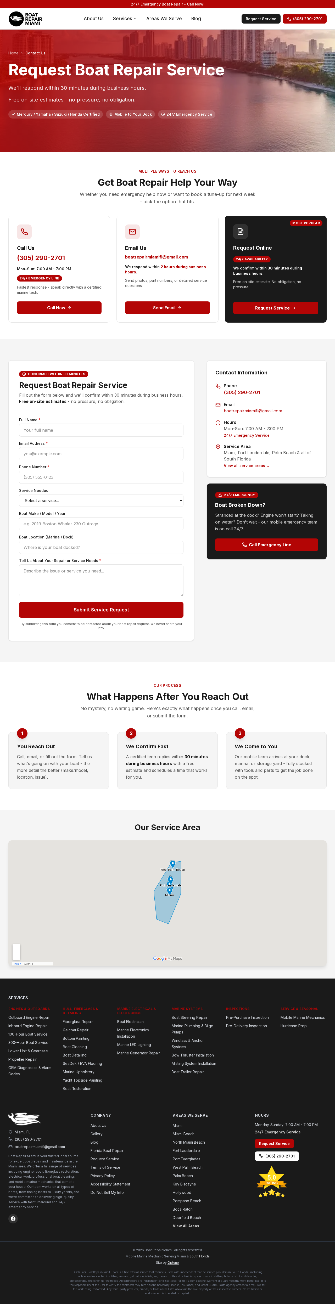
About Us (94, 18)
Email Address (33, 443)
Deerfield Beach (187, 1217)
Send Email (164, 307)
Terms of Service (105, 1167)
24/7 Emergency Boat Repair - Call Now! (167, 4)
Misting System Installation (194, 1063)
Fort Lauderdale (186, 1150)
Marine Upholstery (78, 1072)
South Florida (199, 1256)
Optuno (173, 1262)
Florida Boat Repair (107, 1150)
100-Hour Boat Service (28, 1034)
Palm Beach (183, 1175)
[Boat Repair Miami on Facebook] (13, 1218)
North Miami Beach (189, 1142)
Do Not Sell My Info (107, 1192)
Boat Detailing (75, 1055)
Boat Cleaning (75, 1046)
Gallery (97, 1134)
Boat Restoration (77, 1088)
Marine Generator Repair (138, 1053)
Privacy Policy (103, 1175)
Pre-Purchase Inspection (247, 1017)
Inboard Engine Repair (27, 1026)
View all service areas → (247, 465)
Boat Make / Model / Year (42, 513)
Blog (196, 18)
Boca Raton (183, 1209)
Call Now (56, 307)
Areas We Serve (164, 18)
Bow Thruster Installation (193, 1055)
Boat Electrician (130, 1021)
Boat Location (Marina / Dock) (46, 537)
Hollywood (182, 1192)
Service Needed (33, 490)
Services (122, 18)
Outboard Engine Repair (29, 1017)
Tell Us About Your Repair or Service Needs (60, 560)
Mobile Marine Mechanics (303, 1017)
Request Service (261, 18)
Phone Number (34, 467)
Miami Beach (183, 1134)
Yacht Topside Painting (82, 1080)
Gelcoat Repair (75, 1030)
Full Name (30, 420)
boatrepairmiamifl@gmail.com (156, 257)
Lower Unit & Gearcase (28, 1051)
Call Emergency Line (270, 544)
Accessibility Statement (110, 1184)
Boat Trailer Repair (188, 1072)
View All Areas (186, 1226)
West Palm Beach (188, 1167)
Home (13, 53)
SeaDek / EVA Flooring (82, 1063)
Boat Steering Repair (190, 1017)
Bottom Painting (76, 1038)
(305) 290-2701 (307, 18)
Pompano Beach (187, 1201)
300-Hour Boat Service (28, 1042)
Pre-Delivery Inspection (246, 1026)
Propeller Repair (22, 1059)
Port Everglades (186, 1159)
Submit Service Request (101, 609)
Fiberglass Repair (78, 1021)
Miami (177, 1125)
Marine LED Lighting (134, 1044)
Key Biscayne (184, 1184)
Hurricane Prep (294, 1026)
